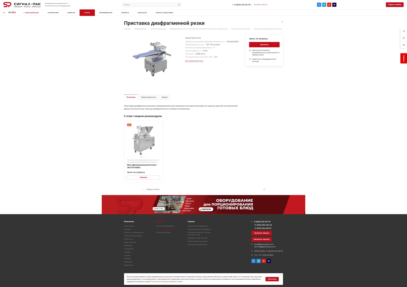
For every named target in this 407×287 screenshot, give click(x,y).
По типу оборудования (165, 226)
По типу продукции (164, 229)
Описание (130, 97)
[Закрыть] (281, 275)
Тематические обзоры (133, 236)
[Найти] (179, 5)
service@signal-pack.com (265, 247)
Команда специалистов (197, 244)
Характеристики (148, 97)
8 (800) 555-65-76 (242, 5)
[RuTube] (334, 5)
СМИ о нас (128, 239)
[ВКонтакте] (319, 5)
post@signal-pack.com (264, 244)
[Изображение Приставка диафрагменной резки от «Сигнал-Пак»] (155, 58)
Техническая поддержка (198, 226)
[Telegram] (324, 5)
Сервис (191, 221)
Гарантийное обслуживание (199, 229)
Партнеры (128, 245)
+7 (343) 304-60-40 (263, 225)
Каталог (160, 221)
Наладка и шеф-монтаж (197, 238)
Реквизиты (128, 265)
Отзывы (127, 255)
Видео (165, 97)
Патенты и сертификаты (134, 232)
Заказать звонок (261, 233)
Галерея (127, 252)
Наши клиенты (130, 242)
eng (14, 12)
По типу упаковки (163, 232)
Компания (129, 221)
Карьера (127, 259)
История (127, 229)
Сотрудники (129, 249)
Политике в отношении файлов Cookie (166, 282)
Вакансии (128, 262)
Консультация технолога (197, 241)
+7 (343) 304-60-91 (262, 228)
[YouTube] (329, 5)
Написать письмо (262, 239)
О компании (129, 226)
